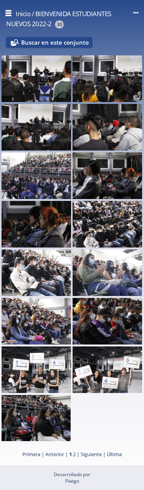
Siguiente (91, 454)
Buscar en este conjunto (55, 42)
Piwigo (72, 481)
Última (114, 454)
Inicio (23, 13)
